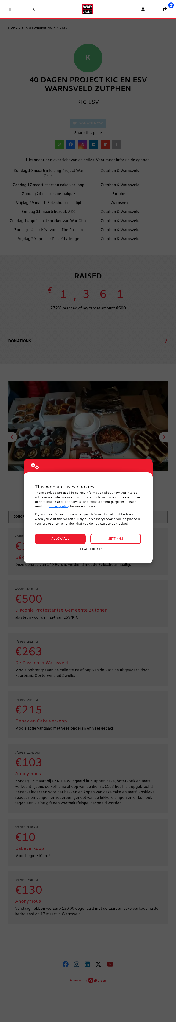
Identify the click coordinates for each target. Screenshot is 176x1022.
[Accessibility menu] (171, 5)
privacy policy (59, 506)
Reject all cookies (88, 549)
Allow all (60, 539)
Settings (115, 539)
